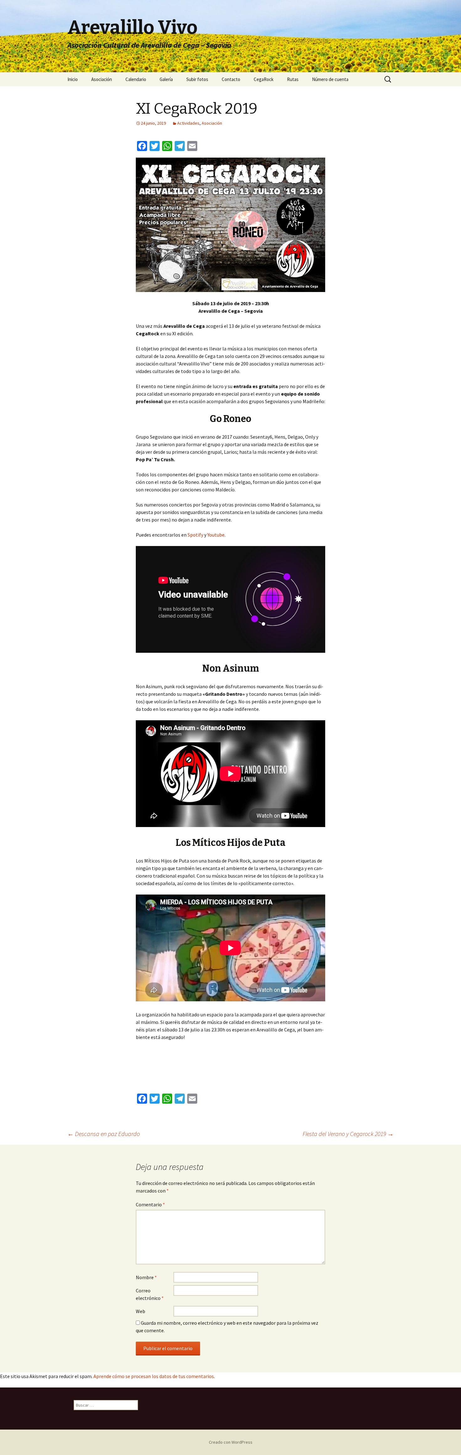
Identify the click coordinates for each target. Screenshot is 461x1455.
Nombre (146, 1277)
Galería (166, 79)
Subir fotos (197, 79)
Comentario (150, 1204)
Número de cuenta (330, 79)
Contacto (231, 79)
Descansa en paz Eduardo (103, 1134)
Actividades (188, 123)
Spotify (195, 535)
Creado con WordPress (230, 1442)
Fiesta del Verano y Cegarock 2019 (348, 1134)
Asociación (101, 79)
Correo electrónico (150, 1294)
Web (140, 1311)
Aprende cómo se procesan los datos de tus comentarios (153, 1376)
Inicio (72, 79)
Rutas (293, 79)
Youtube (216, 535)
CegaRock (263, 79)
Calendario (135, 79)
